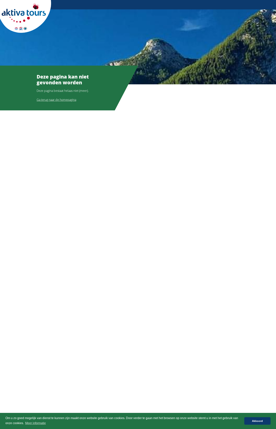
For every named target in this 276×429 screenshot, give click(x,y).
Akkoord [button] (257, 420)
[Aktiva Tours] (25, 16)
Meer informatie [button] (35, 423)
